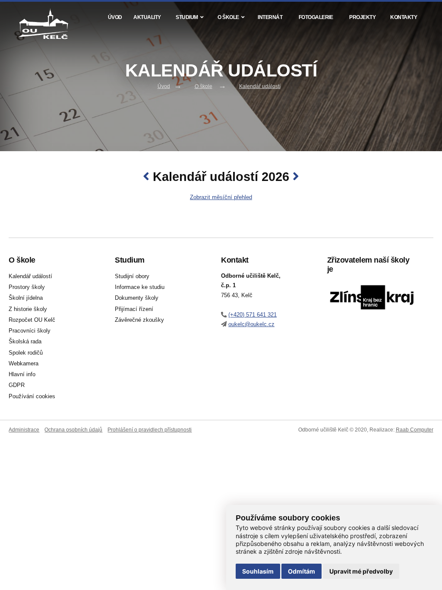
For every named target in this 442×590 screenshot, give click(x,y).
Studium (187, 17)
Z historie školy (28, 309)
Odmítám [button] (301, 571)
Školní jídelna (26, 298)
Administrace (24, 429)
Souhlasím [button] (258, 571)
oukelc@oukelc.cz (251, 324)
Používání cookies (32, 396)
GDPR (17, 385)
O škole (228, 17)
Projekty (362, 17)
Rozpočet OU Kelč (32, 320)
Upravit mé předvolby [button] (361, 571)
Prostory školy (27, 287)
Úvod (115, 17)
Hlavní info (22, 374)
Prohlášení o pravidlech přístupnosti (149, 429)
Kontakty (403, 17)
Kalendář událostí (260, 86)
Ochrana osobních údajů (73, 429)
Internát (270, 17)
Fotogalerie (316, 17)
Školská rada (25, 342)
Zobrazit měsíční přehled (221, 197)
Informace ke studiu (139, 287)
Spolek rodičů (26, 353)
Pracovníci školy (30, 331)
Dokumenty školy (136, 298)
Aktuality (147, 17)
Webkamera (23, 364)
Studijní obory (132, 276)
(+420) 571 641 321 (252, 314)
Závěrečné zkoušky (139, 320)
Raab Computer (414, 429)
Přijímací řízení (134, 309)
